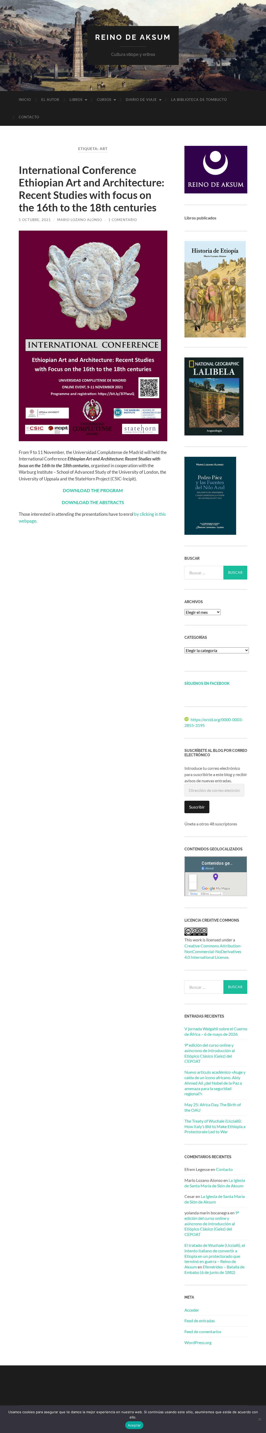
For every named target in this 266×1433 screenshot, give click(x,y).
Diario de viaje (141, 99)
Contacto (29, 117)
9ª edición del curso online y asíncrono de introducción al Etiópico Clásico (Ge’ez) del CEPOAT (209, 1053)
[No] (259, 1419)
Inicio (25, 99)
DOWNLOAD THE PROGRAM (93, 490)
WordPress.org (197, 1342)
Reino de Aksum (133, 37)
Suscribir (197, 806)
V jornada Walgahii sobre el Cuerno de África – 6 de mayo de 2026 (215, 1031)
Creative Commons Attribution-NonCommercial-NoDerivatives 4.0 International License (213, 951)
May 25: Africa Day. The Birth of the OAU (212, 1107)
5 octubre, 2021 (35, 220)
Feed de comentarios (202, 1331)
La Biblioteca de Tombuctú (199, 99)
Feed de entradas (199, 1320)
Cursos (104, 99)
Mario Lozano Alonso (79, 220)
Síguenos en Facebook (206, 683)
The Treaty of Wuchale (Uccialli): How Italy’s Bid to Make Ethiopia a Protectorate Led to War (214, 1126)
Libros (76, 99)
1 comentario (122, 220)
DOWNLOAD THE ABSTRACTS (93, 502)
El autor (50, 99)
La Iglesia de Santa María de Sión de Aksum (214, 1183)
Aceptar (134, 1425)
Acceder (191, 1309)
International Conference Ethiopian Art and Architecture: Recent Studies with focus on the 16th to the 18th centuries (91, 189)
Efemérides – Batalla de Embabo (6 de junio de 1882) (214, 1269)
